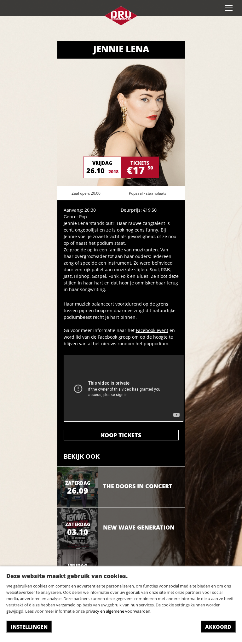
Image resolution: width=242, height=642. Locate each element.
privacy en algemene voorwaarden (118, 611)
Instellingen (29, 626)
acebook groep (115, 337)
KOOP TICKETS (121, 435)
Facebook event (152, 330)
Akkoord (218, 626)
